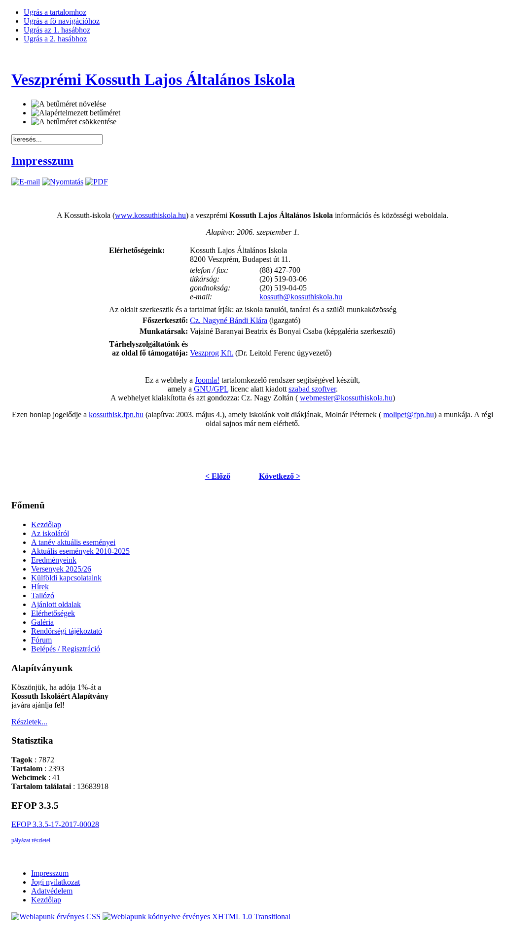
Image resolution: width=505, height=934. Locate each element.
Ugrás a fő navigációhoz (62, 21)
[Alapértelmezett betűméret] (75, 112)
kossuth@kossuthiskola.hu (300, 296)
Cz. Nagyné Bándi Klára (228, 320)
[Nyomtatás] (62, 182)
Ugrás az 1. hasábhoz (57, 30)
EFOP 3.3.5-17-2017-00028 (55, 824)
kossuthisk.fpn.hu (116, 414)
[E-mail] (25, 182)
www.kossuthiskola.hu (150, 215)
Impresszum (42, 160)
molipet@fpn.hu (408, 414)
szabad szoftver (312, 389)
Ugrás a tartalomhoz (55, 12)
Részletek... (29, 722)
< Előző (217, 476)
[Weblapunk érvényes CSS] (57, 916)
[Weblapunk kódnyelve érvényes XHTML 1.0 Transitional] (196, 916)
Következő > (279, 476)
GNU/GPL (211, 389)
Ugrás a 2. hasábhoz (55, 39)
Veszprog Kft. (211, 353)
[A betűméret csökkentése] (73, 121)
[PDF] (96, 182)
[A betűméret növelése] (68, 104)
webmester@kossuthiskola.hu (346, 398)
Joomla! (207, 380)
